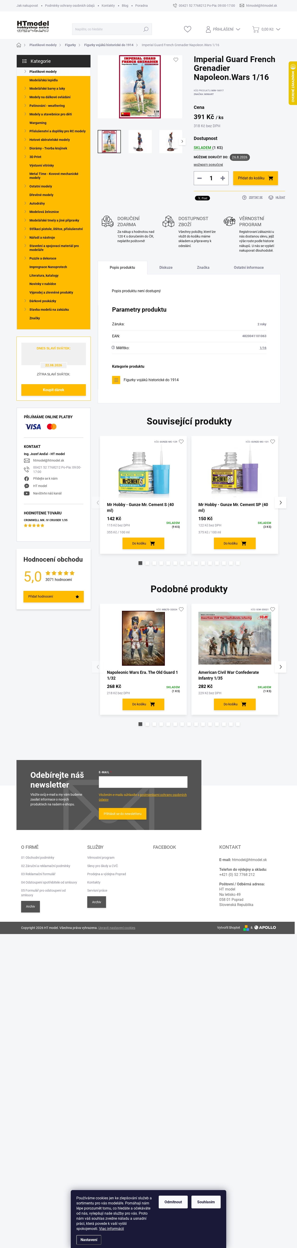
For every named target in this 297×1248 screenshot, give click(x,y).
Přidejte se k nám (45, 478)
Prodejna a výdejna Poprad (106, 874)
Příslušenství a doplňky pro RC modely (57, 131)
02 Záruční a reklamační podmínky (45, 866)
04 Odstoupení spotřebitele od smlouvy (49, 882)
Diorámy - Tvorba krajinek (48, 148)
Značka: (204, 94)
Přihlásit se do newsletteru (123, 814)
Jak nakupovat (27, 5)
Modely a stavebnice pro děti (50, 114)
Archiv (30, 906)
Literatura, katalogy (43, 275)
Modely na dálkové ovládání (50, 97)
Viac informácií (111, 1228)
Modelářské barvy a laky (47, 88)
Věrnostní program (100, 857)
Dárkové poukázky (42, 301)
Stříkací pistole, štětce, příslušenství (56, 229)
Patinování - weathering (47, 106)
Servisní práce (97, 890)
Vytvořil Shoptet (228, 927)
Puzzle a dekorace (42, 258)
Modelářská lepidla (43, 80)
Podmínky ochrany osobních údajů (70, 5)
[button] (140, 563)
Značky (34, 318)
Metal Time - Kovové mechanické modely (53, 176)
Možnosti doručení (208, 165)
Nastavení (89, 1240)
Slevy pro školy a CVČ (102, 866)
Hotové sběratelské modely (49, 140)
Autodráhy (37, 203)
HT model (40, 486)
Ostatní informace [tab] (249, 267)
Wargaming (37, 123)
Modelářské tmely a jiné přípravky (54, 220)
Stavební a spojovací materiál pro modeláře (54, 248)
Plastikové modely (43, 71)
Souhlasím (206, 1202)
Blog (125, 5)
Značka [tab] (203, 267)
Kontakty (108, 5)
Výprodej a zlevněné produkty (51, 292)
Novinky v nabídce (42, 284)
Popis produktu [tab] (122, 267)
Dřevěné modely (41, 195)
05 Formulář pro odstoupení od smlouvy (43, 893)
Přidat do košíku (251, 178)
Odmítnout (173, 1202)
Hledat (146, 29)
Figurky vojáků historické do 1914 (151, 380)
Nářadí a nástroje (42, 237)
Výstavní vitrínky (41, 165)
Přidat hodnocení (40, 596)
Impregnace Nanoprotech (48, 267)
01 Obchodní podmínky (37, 857)
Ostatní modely (40, 186)
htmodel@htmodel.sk (48, 460)
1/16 (263, 348)
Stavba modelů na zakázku (49, 309)
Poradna (141, 5)
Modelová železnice (44, 212)
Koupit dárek (53, 390)
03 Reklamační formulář (38, 874)
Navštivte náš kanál (47, 493)
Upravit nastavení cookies (116, 928)
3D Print (35, 157)
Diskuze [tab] (166, 267)
